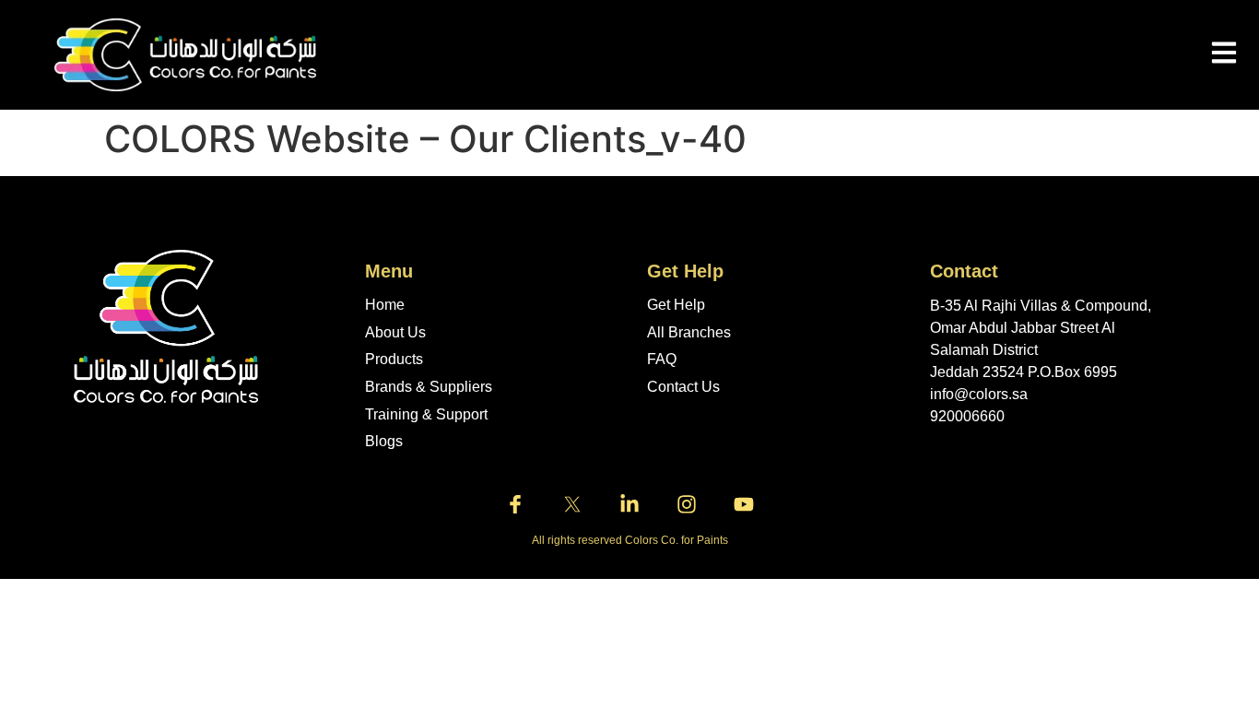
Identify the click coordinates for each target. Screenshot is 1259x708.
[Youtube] (744, 504)
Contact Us (683, 387)
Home (385, 305)
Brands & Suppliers (428, 387)
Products (394, 359)
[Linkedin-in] (629, 504)
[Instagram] (687, 504)
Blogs (384, 441)
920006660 (967, 416)
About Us (395, 332)
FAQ (662, 359)
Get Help (676, 305)
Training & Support (426, 414)
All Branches (689, 332)
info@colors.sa (979, 394)
